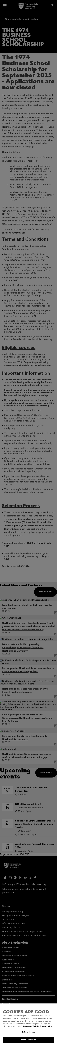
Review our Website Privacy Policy (37, 1026)
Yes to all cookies (28, 1040)
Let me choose (28, 1032)
